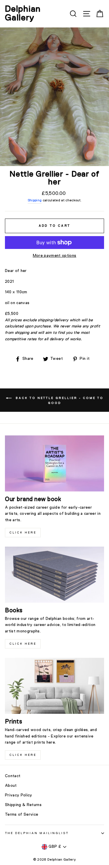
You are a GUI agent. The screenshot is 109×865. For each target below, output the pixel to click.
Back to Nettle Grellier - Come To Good (58, 400)
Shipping (35, 200)
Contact (12, 776)
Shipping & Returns (23, 805)
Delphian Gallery (23, 13)
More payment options (54, 256)
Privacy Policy (18, 795)
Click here (22, 643)
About (11, 786)
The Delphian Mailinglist (37, 833)
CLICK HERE (22, 532)
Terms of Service (21, 814)
